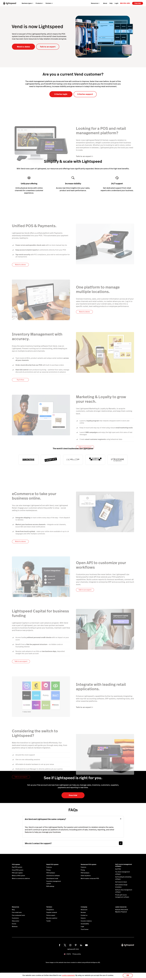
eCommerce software (53, 876)
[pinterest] (75, 945)
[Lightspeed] (9, 3)
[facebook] (59, 945)
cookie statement (68, 975)
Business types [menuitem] (27, 3)
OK (128, 975)
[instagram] (70, 945)
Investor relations (86, 921)
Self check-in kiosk (121, 882)
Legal (82, 926)
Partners (49, 907)
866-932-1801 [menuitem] (125, 3)
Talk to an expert (47, 46)
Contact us (84, 915)
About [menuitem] (105, 3)
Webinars (15, 926)
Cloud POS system (17, 870)
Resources (15, 907)
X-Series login (60, 94)
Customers (15, 918)
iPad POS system (17, 867)
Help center (15, 921)
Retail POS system (52, 864)
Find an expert (50, 915)
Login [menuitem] (116, 3)
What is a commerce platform (21, 878)
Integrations (50, 910)
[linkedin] (81, 945)
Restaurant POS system (88, 864)
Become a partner (51, 918)
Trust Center (84, 929)
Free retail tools (17, 912)
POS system (16, 864)
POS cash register (17, 873)
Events (14, 924)
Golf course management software (123, 865)
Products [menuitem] (39, 3)
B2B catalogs (50, 886)
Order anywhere (86, 876)
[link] (125, 3)
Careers (83, 918)
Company (84, 907)
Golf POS (118, 869)
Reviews (83, 912)
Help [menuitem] (111, 3)
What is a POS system (18, 876)
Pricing (48, 870)
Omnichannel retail (52, 878)
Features (49, 867)
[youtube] (86, 945)
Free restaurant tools (18, 915)
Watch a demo (23, 46)
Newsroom (84, 910)
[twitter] (65, 945)
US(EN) (68, 954)
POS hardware (50, 873)
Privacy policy (77, 954)
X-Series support (85, 94)
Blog (13, 910)
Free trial (138, 3)
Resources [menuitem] (94, 3)
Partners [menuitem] (48, 3)
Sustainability (85, 924)
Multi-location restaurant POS (90, 878)
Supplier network (51, 912)
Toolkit (48, 921)
